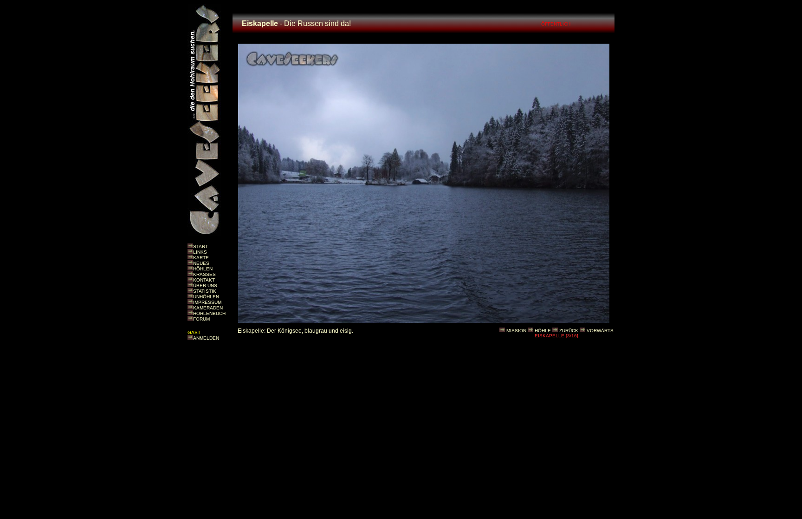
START (200, 246)
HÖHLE (543, 330)
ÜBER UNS (205, 285)
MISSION (516, 330)
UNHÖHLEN (206, 296)
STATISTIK (204, 291)
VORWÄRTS (600, 330)
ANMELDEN (206, 338)
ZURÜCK (568, 330)
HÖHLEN (203, 268)
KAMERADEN (208, 307)
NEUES (201, 263)
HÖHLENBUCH (209, 313)
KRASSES (204, 274)
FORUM (201, 319)
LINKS (200, 252)
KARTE (201, 257)
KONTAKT (204, 279)
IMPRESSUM (207, 302)
